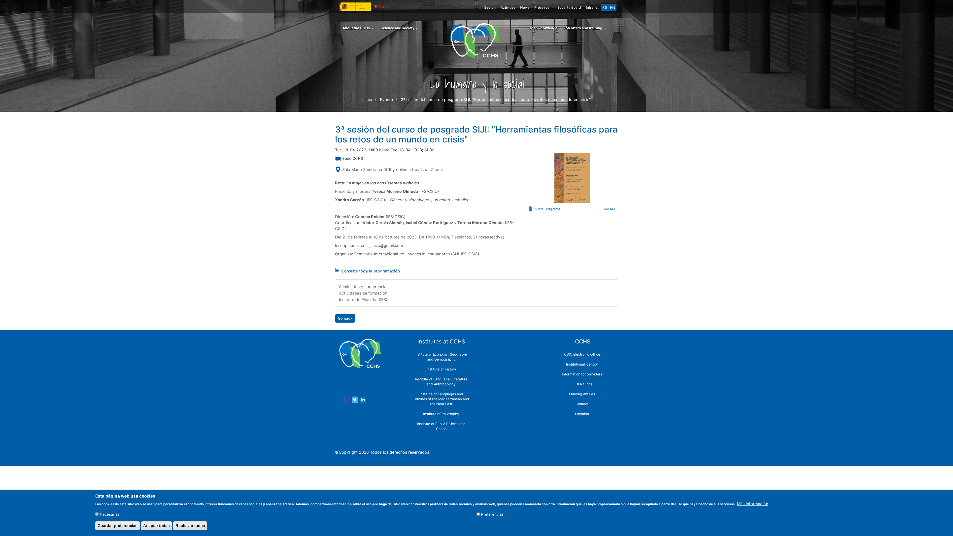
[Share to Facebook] (346, 400)
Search (490, 7)
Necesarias (109, 514)
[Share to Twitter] (355, 400)
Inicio (367, 99)
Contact (582, 404)
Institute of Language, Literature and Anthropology (441, 381)
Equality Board (569, 7)
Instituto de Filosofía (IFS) (363, 299)
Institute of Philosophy (441, 414)
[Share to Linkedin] (363, 400)
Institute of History (441, 369)
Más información (752, 503)
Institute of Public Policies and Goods (441, 426)
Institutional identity (582, 364)
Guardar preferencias (117, 526)
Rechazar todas (190, 526)
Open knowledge (543, 28)
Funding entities (582, 394)
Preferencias (492, 514)
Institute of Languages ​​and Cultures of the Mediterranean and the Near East (441, 399)
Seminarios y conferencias (363, 286)
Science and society (398, 28)
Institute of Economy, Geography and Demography (441, 356)
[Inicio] (476, 40)
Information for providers (582, 374)
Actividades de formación (363, 293)
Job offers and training (583, 28)
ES (604, 7)
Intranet (592, 7)
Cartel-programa (547, 209)
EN (612, 7)
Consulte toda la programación (370, 270)
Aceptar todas (156, 526)
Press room (543, 7)
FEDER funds (582, 384)
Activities (508, 7)
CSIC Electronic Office (582, 354)
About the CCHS (356, 28)
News (524, 7)
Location (582, 414)
